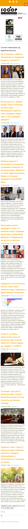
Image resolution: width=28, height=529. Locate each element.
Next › (8, 508)
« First (9, 505)
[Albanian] (19, 18)
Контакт (3, 511)
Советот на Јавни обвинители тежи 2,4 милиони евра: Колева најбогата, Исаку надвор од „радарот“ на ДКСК (12, 340)
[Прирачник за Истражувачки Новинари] (9, 31)
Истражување (15, 63)
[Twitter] (17, 1)
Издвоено (14, 295)
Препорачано (4, 350)
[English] (21, 18)
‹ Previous (15, 505)
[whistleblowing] (9, 38)
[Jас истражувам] (9, 23)
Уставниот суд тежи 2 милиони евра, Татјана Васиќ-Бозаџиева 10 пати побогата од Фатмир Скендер (12, 397)
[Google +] (13, 1)
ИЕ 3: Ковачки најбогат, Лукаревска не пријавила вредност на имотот (12, 57)
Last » (12, 508)
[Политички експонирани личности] (18, 38)
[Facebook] (10, 1)
